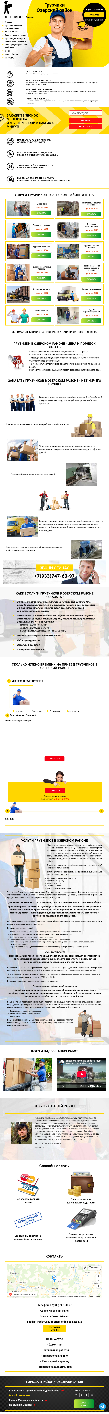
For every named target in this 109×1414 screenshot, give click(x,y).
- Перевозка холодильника (54, 1366)
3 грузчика (55, 711)
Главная (8, 22)
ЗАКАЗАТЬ (55, 790)
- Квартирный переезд (54, 1361)
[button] (7, 1141)
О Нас (7, 51)
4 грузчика (73, 711)
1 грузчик (19, 711)
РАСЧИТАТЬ (54, 759)
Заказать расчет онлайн (16, 35)
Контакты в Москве (54, 1328)
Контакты (9, 58)
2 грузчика (37, 711)
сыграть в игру (86, 127)
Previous (6, 1075)
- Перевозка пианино (54, 1355)
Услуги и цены (11, 32)
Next (49, 1075)
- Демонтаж (54, 1344)
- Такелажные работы (54, 1350)
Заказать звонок (84, 1404)
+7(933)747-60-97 (94, 9)
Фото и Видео (11, 54)
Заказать (86, 120)
